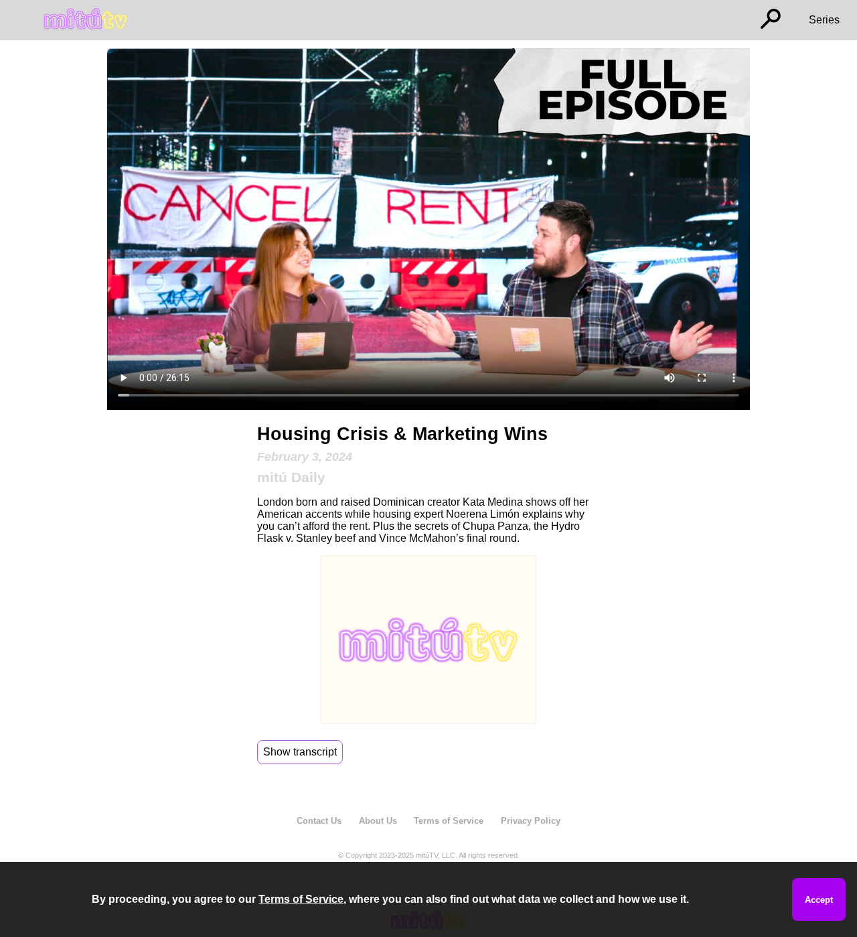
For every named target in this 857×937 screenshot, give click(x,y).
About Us (378, 821)
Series (824, 19)
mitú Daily (291, 477)
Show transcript (300, 752)
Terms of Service (448, 821)
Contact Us (319, 821)
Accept (819, 900)
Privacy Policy (530, 821)
